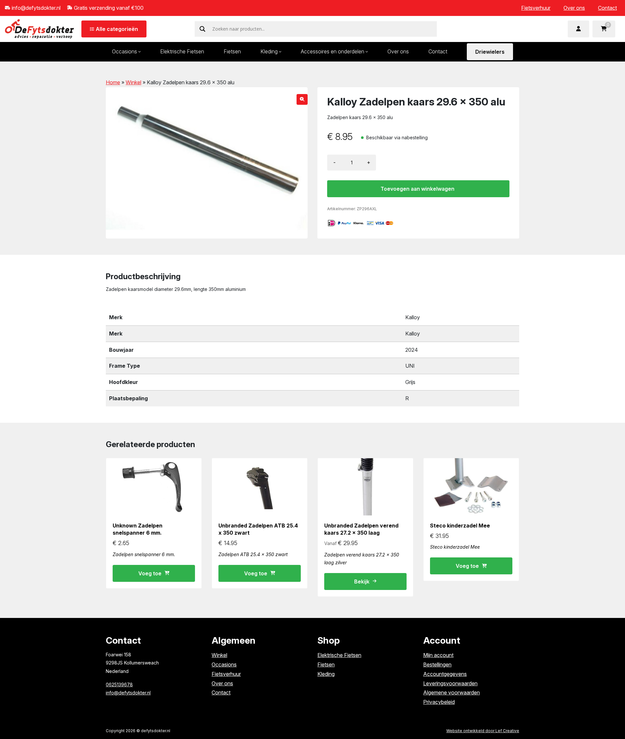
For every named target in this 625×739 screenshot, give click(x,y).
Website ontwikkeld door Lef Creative (482, 730)
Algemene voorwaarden (451, 692)
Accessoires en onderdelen (332, 51)
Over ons (574, 8)
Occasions (124, 51)
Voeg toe (149, 573)
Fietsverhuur (535, 8)
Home (113, 82)
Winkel (133, 82)
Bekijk (361, 581)
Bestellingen (437, 664)
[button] (302, 99)
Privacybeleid (439, 702)
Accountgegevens (445, 674)
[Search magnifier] (202, 29)
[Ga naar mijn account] (578, 29)
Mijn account (438, 655)
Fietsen (232, 51)
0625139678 (119, 684)
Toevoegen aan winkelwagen (417, 188)
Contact (607, 8)
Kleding (269, 51)
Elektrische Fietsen (182, 51)
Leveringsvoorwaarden (450, 683)
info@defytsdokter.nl (128, 692)
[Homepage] (39, 28)
